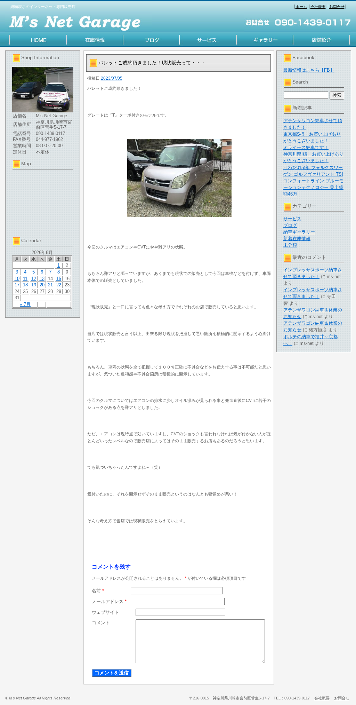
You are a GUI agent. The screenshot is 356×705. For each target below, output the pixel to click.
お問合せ (337, 7)
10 (17, 278)
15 (58, 278)
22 (58, 284)
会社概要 (318, 7)
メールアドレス (109, 601)
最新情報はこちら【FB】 (308, 70)
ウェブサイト (105, 612)
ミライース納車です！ (306, 147)
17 (17, 284)
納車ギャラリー (299, 232)
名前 (98, 590)
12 (33, 278)
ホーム (301, 7)
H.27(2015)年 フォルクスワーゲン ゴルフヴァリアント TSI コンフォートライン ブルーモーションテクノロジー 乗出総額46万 (313, 181)
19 (33, 284)
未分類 (290, 245)
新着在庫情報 (296, 238)
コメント (101, 622)
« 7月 (25, 304)
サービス (292, 218)
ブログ (290, 225)
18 (25, 284)
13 (42, 278)
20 (42, 284)
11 (25, 278)
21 (50, 284)
